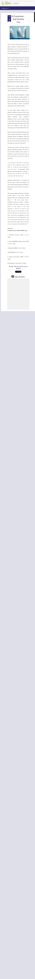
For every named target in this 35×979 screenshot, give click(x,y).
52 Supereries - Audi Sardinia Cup (18, 19)
